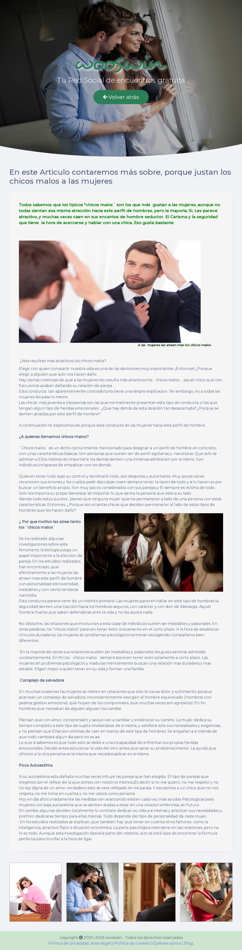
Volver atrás (123, 97)
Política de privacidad (68, 943)
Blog (188, 943)
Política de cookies (131, 943)
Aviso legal (100, 943)
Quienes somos (166, 943)
